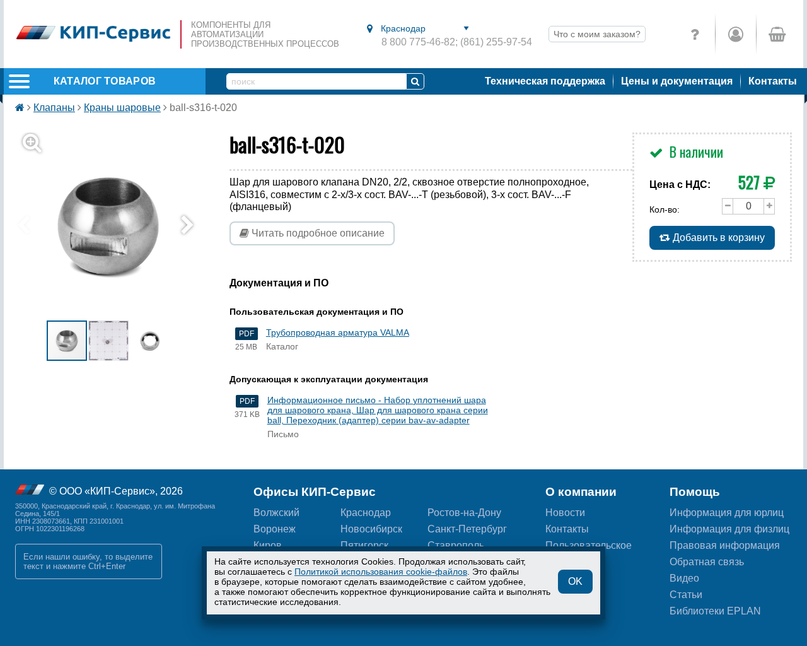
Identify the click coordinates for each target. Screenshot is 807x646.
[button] (116, 225)
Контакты (772, 81)
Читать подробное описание (317, 233)
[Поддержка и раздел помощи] (695, 34)
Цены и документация (677, 81)
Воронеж (274, 529)
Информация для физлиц (729, 529)
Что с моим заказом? (597, 34)
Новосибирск (371, 529)
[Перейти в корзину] (776, 34)
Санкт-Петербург (467, 529)
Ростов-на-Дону (464, 512)
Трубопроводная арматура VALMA (337, 332)
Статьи (686, 594)
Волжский (276, 512)
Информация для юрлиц (727, 512)
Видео (684, 578)
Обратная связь (707, 561)
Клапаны (54, 107)
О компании (581, 491)
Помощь (695, 491)
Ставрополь (455, 545)
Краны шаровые (122, 107)
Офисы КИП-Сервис (314, 491)
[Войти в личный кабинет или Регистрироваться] (735, 34)
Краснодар (365, 512)
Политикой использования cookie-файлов (380, 572)
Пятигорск (364, 545)
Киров (267, 545)
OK (575, 581)
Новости (565, 512)
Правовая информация (725, 545)
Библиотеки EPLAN (715, 611)
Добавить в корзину (717, 237)
